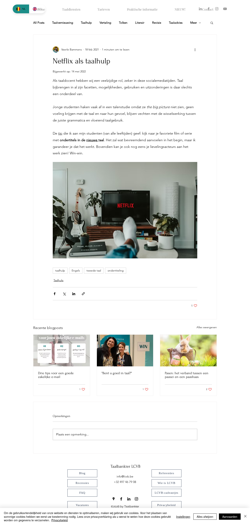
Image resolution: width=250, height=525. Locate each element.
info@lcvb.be (125, 476)
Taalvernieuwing (62, 22)
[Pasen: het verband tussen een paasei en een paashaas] (188, 350)
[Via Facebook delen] (54, 294)
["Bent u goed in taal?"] (125, 350)
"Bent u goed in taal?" (117, 373)
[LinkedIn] (129, 499)
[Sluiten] (245, 516)
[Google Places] (113, 499)
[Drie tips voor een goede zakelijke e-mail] (61, 350)
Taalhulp (86, 22)
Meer (193, 22)
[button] (212, 22)
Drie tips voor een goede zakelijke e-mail (56, 375)
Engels (76, 270)
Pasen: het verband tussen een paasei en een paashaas (186, 375)
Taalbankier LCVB (125, 466)
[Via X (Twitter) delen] (64, 294)
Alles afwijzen (205, 517)
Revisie (156, 22)
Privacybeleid (59, 520)
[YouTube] (225, 9)
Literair (139, 22)
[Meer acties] (195, 49)
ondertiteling (116, 270)
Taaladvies (175, 22)
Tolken (123, 22)
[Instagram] (136, 499)
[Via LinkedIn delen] (74, 294)
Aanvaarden (229, 517)
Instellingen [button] (183, 517)
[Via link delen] (83, 294)
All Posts (38, 22)
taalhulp (60, 270)
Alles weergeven (206, 327)
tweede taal (94, 270)
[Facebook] (121, 499)
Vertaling (105, 22)
